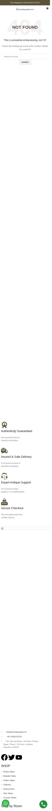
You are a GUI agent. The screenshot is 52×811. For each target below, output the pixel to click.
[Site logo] (25, 9)
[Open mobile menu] (3, 9)
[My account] (7, 9)
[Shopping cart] (41, 9)
